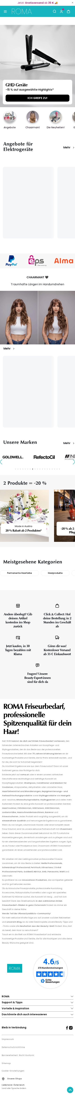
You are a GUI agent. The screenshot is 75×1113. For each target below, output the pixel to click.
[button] (61, 11)
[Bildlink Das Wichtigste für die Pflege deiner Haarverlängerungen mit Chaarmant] (37, 317)
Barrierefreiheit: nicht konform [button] (18, 1055)
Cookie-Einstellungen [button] (13, 1071)
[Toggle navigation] (5, 11)
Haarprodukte (55, 573)
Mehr (66, 147)
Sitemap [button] (6, 1063)
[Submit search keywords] (54, 11)
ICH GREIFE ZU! (37, 98)
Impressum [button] (8, 1039)
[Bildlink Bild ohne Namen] (37, 260)
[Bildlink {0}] (37, 66)
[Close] (72, 2)
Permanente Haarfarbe (19, 573)
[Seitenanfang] (70, 1090)
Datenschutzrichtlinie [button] (13, 1047)
